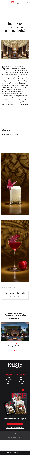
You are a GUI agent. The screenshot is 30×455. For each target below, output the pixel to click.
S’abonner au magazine (15, 424)
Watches (22, 383)
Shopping (8, 381)
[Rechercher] (27, 2)
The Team (25, 435)
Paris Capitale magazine (8, 435)
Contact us (10, 437)
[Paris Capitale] (15, 2)
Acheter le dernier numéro (15, 427)
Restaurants (8, 379)
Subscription (20, 437)
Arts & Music (8, 386)
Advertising (15, 437)
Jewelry (21, 379)
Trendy (8, 383)
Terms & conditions (18, 435)
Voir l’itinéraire (6, 137)
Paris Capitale (15, 433)
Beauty (21, 381)
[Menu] (2, 2)
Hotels (8, 377)
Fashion (21, 377)
